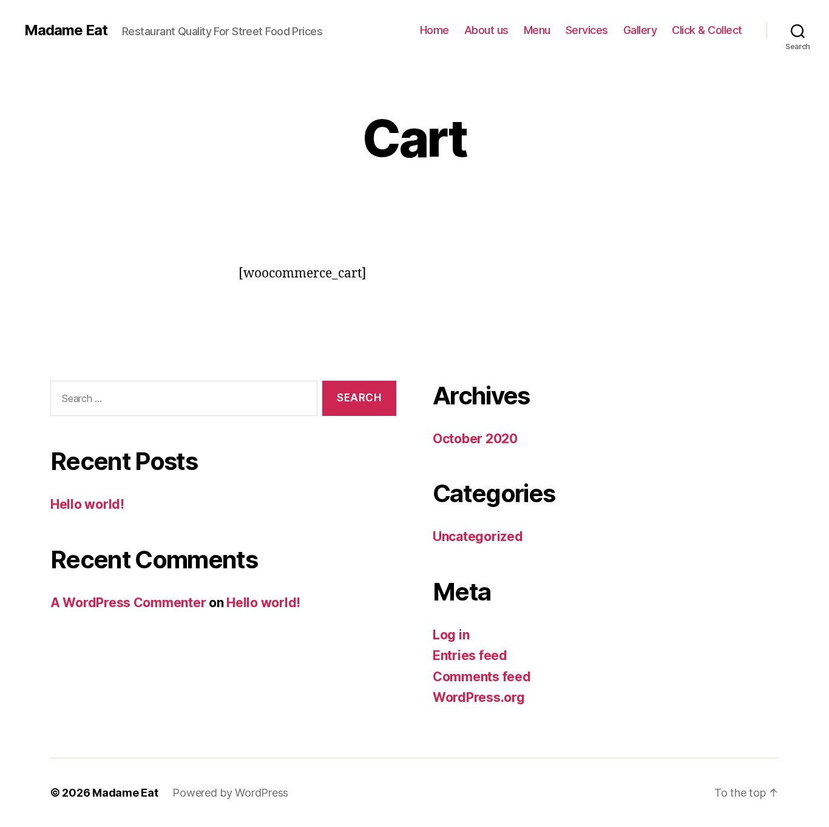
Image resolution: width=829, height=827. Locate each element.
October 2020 (475, 438)
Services (587, 30)
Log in (451, 634)
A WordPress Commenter (128, 602)
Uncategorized (478, 536)
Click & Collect (707, 30)
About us (486, 30)
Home (434, 30)
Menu (537, 30)
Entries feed (470, 655)
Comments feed (482, 676)
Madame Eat (65, 30)
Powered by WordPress (230, 792)
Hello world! (87, 504)
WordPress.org (479, 697)
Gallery (640, 30)
